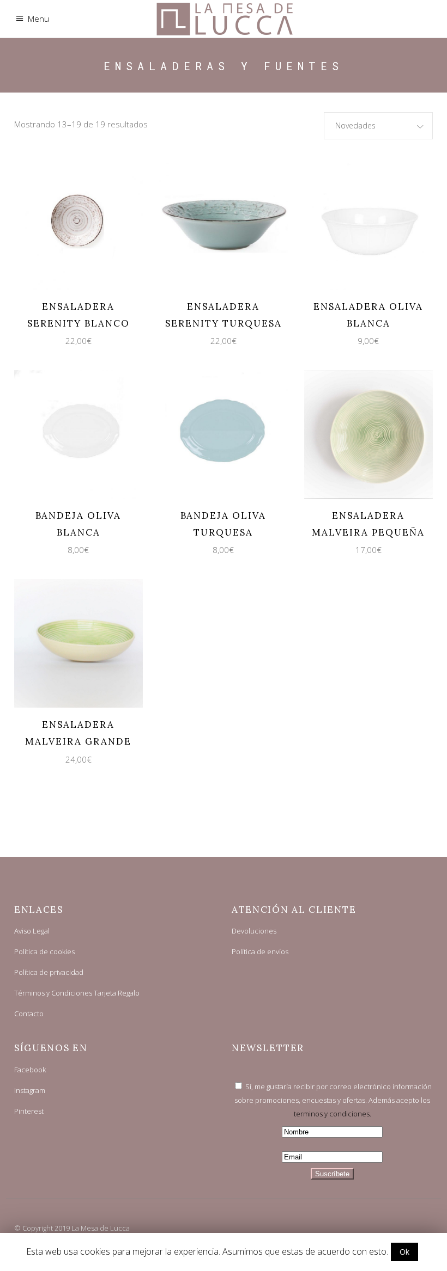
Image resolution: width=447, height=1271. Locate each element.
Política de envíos (260, 951)
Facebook (30, 1069)
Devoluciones (254, 931)
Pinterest (29, 1111)
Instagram (29, 1090)
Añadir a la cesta (69, 224)
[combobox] (378, 125)
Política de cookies (44, 951)
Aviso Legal (32, 931)
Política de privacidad (48, 972)
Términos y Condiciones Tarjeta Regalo (77, 993)
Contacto (29, 1013)
